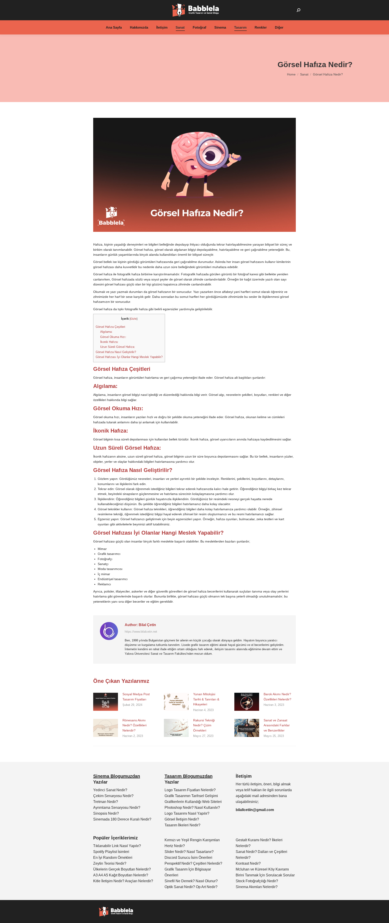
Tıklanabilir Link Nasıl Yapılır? (117, 846)
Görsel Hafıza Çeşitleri (110, 326)
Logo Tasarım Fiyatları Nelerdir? (190, 790)
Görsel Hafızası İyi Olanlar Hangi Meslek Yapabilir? (129, 357)
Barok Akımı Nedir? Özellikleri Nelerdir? (277, 696)
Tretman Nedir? (105, 802)
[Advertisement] (120, 68)
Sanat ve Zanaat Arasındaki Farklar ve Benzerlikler (277, 725)
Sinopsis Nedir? (106, 813)
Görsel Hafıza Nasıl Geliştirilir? (116, 352)
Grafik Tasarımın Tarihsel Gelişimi (191, 796)
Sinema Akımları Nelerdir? (257, 887)
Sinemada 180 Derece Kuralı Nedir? (122, 819)
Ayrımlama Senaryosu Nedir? (116, 807)
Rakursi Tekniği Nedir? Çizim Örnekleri (204, 725)
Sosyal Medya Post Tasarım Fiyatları (136, 696)
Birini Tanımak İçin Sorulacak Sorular (265, 875)
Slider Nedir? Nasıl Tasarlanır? (189, 852)
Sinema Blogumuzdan (116, 776)
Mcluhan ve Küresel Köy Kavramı (262, 869)
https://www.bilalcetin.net (141, 631)
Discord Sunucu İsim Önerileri (188, 857)
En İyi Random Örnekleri (112, 857)
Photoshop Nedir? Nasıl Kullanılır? (192, 807)
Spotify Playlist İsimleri (111, 852)
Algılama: (106, 331)
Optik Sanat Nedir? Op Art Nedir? (191, 887)
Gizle (133, 318)
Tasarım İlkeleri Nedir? (182, 825)
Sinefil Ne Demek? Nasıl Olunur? (191, 881)
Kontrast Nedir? (248, 863)
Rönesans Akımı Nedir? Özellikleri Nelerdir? (134, 725)
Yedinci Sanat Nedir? (110, 790)
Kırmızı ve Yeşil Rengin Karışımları (192, 840)
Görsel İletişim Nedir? (182, 819)
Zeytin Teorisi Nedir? (109, 863)
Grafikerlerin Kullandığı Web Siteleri (193, 802)
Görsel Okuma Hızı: (113, 337)
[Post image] (105, 702)
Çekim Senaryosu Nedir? (113, 796)
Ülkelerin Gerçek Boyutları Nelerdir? (122, 869)
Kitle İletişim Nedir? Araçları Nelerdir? (123, 881)
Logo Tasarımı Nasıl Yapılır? (187, 813)
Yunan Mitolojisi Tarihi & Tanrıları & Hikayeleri (206, 699)
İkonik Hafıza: (109, 342)
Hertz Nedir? (175, 846)
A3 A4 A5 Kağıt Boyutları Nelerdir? (120, 875)
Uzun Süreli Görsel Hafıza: (117, 347)
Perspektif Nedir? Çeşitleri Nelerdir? (193, 863)
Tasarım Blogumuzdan (189, 776)
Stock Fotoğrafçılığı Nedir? (257, 881)
